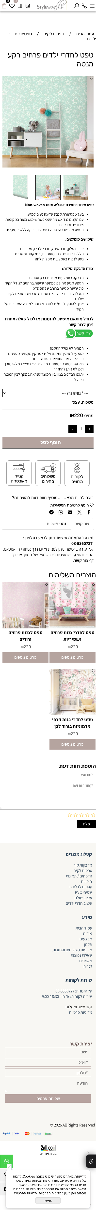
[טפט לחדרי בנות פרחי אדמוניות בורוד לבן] (72, 713)
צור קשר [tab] (82, 523)
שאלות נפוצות (81, 955)
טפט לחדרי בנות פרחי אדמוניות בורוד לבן (72, 723)
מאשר (48, 1201)
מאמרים (85, 960)
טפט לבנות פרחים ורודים (25, 636)
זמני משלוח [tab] (56, 523)
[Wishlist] (11, 5)
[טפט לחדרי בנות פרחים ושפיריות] (72, 626)
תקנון (88, 944)
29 (77, 402)
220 (78, 415)
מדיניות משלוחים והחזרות (72, 950)
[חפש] (76, 5)
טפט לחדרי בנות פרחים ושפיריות (72, 636)
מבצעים (86, 939)
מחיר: (88, 415)
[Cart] (3, 5)
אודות (87, 933)
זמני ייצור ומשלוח (78, 1007)
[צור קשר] (72, 560)
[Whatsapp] (6, 1162)
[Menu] (92, 5)
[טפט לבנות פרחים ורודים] (25, 626)
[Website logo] (52, 5)
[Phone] (84, 5)
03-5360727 (64, 991)
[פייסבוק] (19, 5)
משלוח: (87, 402)
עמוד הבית (84, 928)
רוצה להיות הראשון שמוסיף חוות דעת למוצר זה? (53, 497)
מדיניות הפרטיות (25, 1193)
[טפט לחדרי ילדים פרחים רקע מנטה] (75, 199)
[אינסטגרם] (27, 5)
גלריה (87, 966)
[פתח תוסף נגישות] (91, 1161)
